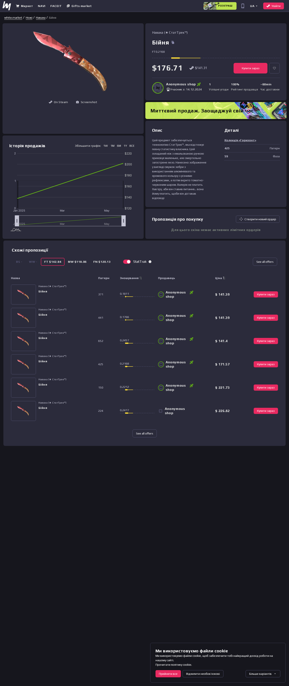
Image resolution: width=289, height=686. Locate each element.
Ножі (29, 17)
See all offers (265, 261)
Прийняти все (168, 673)
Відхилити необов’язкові (203, 673)
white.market (13, 17)
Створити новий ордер (260, 219)
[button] (253, 5)
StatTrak (140, 262)
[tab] (53, 262)
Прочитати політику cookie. (174, 664)
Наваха (40, 17)
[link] (13, 17)
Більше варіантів (260, 673)
